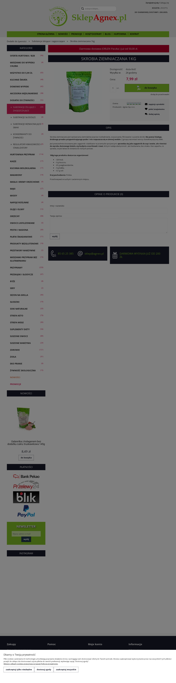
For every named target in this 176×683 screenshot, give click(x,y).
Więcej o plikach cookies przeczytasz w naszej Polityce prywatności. (31, 664)
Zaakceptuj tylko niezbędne (19, 669)
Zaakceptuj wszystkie (66, 669)
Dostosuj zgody (44, 669)
